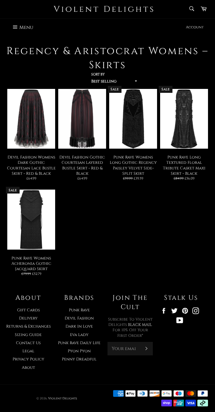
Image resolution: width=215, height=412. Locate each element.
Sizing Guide (28, 334)
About (28, 367)
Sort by (98, 74)
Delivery (28, 318)
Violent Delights (62, 398)
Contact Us (28, 343)
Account (195, 27)
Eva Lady (79, 334)
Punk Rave (79, 310)
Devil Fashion (79, 318)
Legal (28, 351)
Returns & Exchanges (28, 326)
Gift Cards (28, 310)
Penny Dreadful (79, 359)
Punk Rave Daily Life (79, 343)
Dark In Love (79, 326)
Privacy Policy (28, 359)
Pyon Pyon (79, 351)
